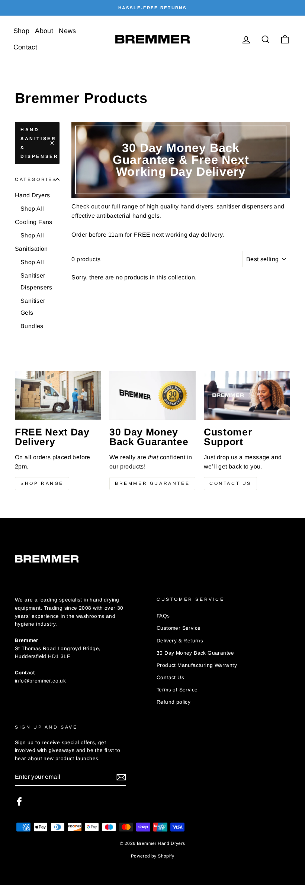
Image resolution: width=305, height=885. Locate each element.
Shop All (32, 208)
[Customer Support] (247, 395)
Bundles (32, 326)
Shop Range (42, 483)
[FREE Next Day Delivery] (58, 395)
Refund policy (173, 702)
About (44, 31)
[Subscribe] (121, 777)
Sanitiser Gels (32, 307)
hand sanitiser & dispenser (39, 143)
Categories (36, 179)
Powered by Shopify (152, 856)
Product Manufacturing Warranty (197, 665)
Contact (25, 47)
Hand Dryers (32, 195)
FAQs (163, 616)
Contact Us (230, 483)
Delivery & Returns (180, 641)
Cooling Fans (33, 222)
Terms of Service (177, 690)
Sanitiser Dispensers (36, 281)
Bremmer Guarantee (152, 483)
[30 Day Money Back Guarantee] (152, 395)
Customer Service (178, 628)
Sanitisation (31, 249)
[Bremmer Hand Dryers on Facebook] (19, 801)
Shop (21, 31)
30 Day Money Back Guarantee (195, 653)
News (67, 31)
